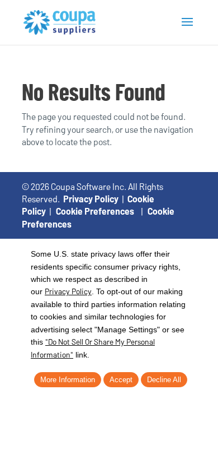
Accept (121, 379)
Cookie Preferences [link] (95, 211)
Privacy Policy (91, 198)
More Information (67, 379)
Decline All (164, 379)
